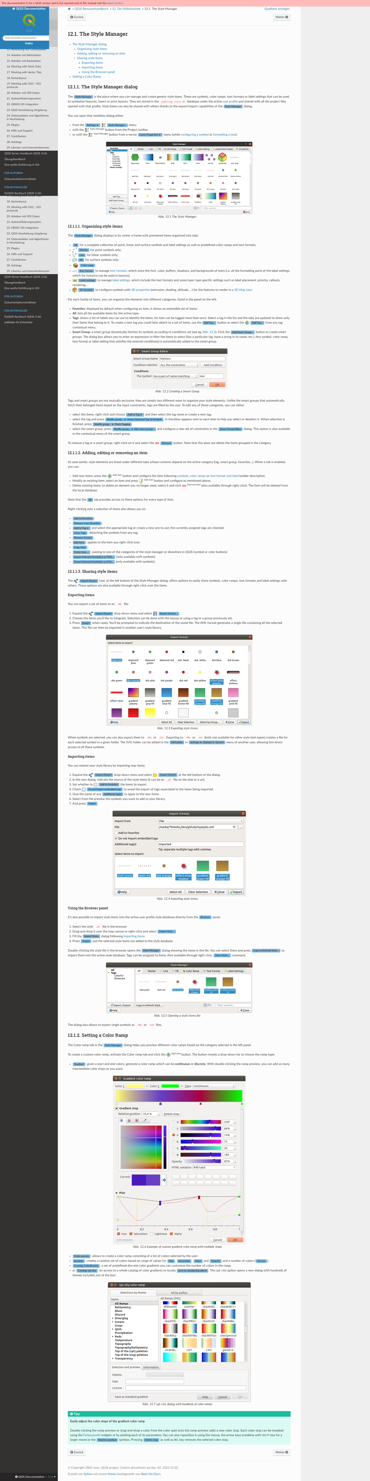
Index (29, 43)
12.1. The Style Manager (23, 140)
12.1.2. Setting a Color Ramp (27, 151)
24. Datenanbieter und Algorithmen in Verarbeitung (28, 241)
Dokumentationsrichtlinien (20, 302)
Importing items (92, 67)
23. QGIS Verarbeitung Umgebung (27, 233)
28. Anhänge (14, 265)
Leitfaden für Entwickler (18, 322)
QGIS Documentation (30, 8)
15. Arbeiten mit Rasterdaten (24, 184)
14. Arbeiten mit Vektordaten (24, 178)
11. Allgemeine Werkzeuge (22, 129)
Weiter (280, 17)
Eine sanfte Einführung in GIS (21, 288)
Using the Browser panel (98, 72)
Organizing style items (92, 48)
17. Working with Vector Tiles (24, 195)
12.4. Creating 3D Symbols (25, 167)
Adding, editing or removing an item (101, 53)
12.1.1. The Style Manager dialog (29, 146)
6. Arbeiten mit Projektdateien (24, 100)
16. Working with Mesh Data (24, 190)
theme (112, 1474)
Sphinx (88, 1474)
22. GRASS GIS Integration (23, 227)
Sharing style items (90, 58)
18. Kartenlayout (16, 201)
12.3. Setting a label (20, 162)
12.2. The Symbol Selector (24, 156)
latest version (115, 3)
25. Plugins (13, 248)
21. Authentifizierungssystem (24, 222)
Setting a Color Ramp (86, 76)
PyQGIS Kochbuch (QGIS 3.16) (22, 316)
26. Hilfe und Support (20, 254)
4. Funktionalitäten (18, 89)
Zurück (78, 17)
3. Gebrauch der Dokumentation (26, 83)
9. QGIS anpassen (17, 117)
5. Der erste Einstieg (19, 94)
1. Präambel (14, 71)
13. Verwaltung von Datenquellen (26, 172)
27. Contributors (16, 259)
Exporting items (92, 62)
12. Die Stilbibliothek (19, 134)
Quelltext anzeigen (277, 8)
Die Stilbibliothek (126, 8)
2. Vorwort (13, 77)
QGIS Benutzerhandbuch (91, 8)
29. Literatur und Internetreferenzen (28, 271)
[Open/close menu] (2, 63)
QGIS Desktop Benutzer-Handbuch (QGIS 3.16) (25, 64)
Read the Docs (151, 1474)
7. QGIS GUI (14, 106)
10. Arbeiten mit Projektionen (24, 123)
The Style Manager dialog (89, 44)
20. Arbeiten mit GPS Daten (23, 216)
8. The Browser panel (19, 112)
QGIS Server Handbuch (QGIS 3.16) (25, 276)
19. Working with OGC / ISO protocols (24, 209)
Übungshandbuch (14, 282)
